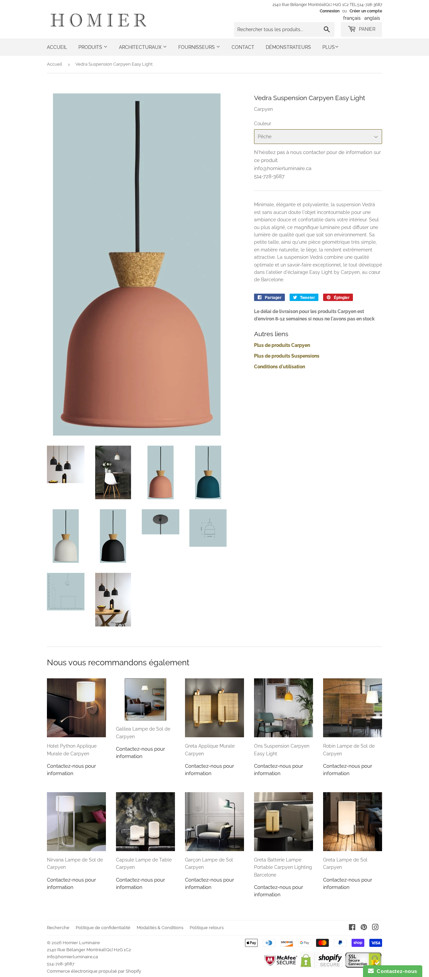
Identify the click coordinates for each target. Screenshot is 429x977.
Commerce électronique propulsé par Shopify (94, 971)
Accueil (57, 47)
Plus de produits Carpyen (282, 345)
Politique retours (207, 927)
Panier (366, 29)
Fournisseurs (197, 47)
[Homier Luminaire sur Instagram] (375, 928)
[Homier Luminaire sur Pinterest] (363, 928)
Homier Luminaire (81, 942)
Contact (243, 47)
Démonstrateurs (288, 47)
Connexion (330, 11)
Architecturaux (141, 47)
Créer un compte (366, 11)
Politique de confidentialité (103, 927)
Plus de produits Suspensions (286, 356)
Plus (328, 47)
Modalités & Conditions (160, 927)
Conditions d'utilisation (279, 366)
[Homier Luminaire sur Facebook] (352, 928)
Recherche (58, 927)
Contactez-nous (395, 971)
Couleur (262, 123)
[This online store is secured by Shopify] (321, 966)
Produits (91, 47)
